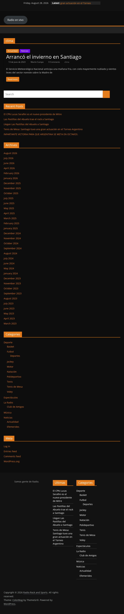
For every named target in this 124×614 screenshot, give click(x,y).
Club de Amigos (15, 406)
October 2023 (11, 288)
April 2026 (9, 168)
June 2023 (9, 308)
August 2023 (10, 298)
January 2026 (11, 178)
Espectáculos (11, 397)
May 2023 (9, 313)
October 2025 (11, 193)
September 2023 (12, 293)
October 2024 (11, 243)
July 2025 (8, 198)
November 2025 (12, 188)
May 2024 (9, 268)
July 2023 (8, 303)
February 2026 (11, 173)
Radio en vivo (15, 20)
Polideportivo (14, 376)
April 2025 (9, 213)
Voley (10, 391)
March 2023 (10, 323)
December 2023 (12, 278)
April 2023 (9, 318)
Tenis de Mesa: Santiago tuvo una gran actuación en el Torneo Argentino (43, 129)
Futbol (10, 351)
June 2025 (9, 203)
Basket (10, 346)
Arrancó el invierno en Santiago (43, 56)
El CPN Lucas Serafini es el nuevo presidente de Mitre (33, 114)
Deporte (8, 342)
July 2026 (8, 158)
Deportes (15, 355)
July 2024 (8, 258)
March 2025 (10, 218)
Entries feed (10, 451)
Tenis (10, 381)
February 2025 (11, 223)
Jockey (10, 361)
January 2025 (11, 228)
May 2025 (9, 208)
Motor (10, 366)
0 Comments (54, 62)
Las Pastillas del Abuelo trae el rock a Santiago (29, 119)
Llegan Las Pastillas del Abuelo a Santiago (26, 124)
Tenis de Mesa (15, 386)
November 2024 (12, 238)
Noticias (24, 50)
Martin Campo (37, 62)
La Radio (8, 402)
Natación (12, 371)
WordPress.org (12, 461)
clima (66, 62)
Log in (7, 446)
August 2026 (10, 153)
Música (7, 412)
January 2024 (11, 273)
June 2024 (9, 263)
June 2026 (9, 163)
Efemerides (13, 426)
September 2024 (12, 248)
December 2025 (12, 183)
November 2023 (12, 283)
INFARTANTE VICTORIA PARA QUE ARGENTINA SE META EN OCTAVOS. (41, 134)
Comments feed (12, 456)
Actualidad (12, 50)
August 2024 (10, 253)
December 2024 (12, 233)
